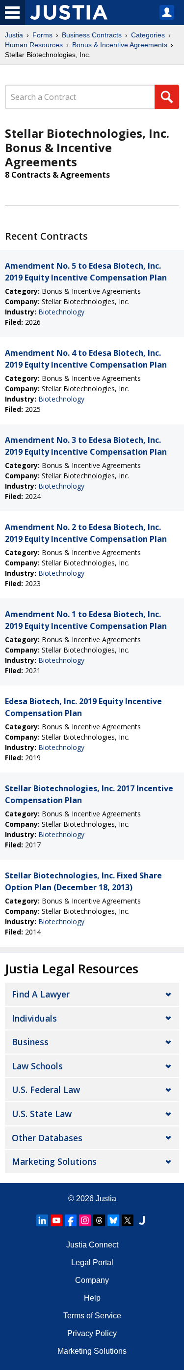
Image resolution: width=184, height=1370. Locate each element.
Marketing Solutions (54, 1161)
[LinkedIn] (42, 1220)
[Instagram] (85, 1220)
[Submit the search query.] (167, 97)
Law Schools (37, 1066)
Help (92, 1298)
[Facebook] (71, 1220)
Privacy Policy (92, 1333)
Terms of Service (92, 1315)
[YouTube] (56, 1220)
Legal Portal (92, 1262)
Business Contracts (92, 35)
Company (92, 1280)
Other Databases (47, 1138)
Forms (42, 35)
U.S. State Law (42, 1114)
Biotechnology (61, 311)
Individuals (34, 1018)
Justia (14, 35)
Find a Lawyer (41, 994)
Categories (148, 35)
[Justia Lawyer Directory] (142, 1220)
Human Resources (34, 45)
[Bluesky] (113, 1220)
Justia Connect (92, 1245)
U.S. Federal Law (46, 1089)
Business (30, 1042)
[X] (127, 1220)
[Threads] (99, 1220)
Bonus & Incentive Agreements (119, 45)
